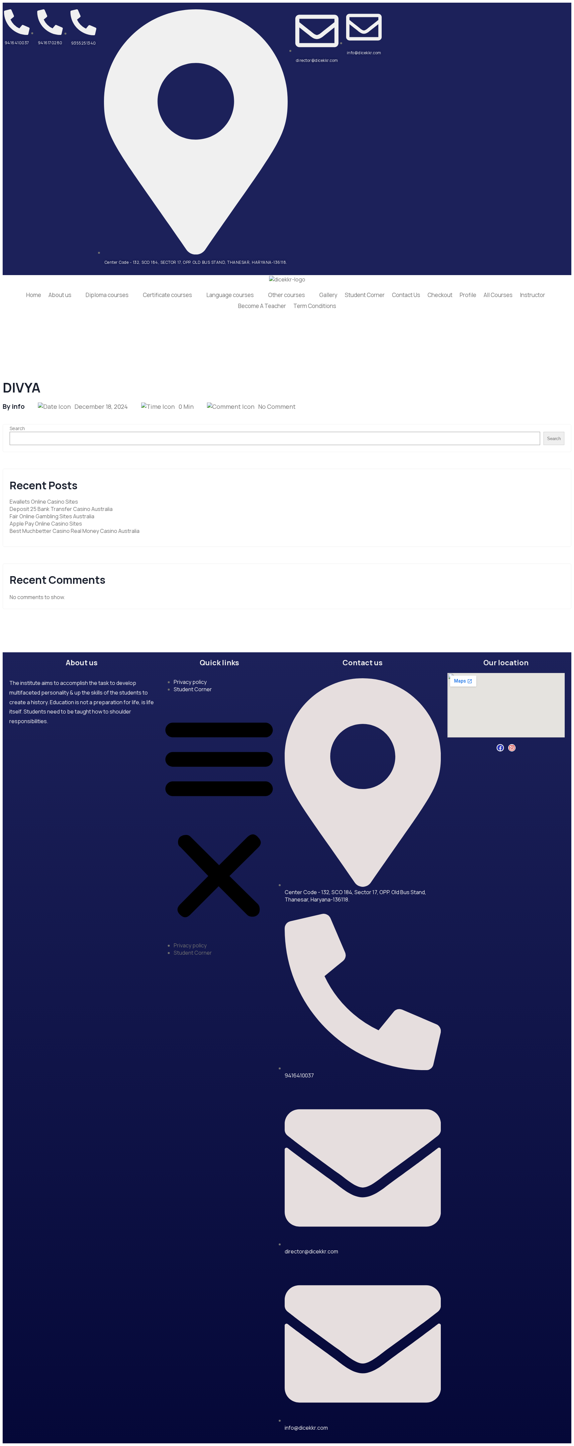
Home (33, 295)
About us (59, 295)
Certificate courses (167, 295)
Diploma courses (107, 295)
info (18, 406)
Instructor (532, 295)
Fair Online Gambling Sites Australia (52, 516)
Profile (468, 295)
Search (17, 428)
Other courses (286, 295)
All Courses (498, 295)
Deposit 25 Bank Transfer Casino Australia (61, 509)
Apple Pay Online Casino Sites (46, 523)
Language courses (230, 295)
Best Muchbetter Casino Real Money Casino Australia (75, 531)
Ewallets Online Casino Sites (44, 501)
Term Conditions (314, 306)
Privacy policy (190, 682)
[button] (219, 817)
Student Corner (365, 295)
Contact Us (406, 295)
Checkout (440, 295)
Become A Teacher (262, 306)
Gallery (328, 295)
